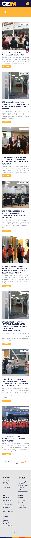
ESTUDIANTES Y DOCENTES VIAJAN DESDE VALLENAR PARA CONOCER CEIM (14, 439)
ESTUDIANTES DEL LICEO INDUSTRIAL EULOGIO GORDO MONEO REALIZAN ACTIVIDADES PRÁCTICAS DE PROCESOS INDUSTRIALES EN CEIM (14, 326)
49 (18, 461)
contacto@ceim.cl (8, 487)
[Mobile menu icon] (27, 3)
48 (14, 461)
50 (22, 461)
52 (10, 463)
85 (17, 463)
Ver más (5, 66)
